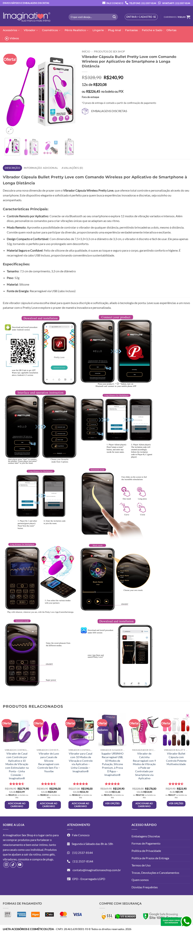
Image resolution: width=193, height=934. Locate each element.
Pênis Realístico (75, 30)
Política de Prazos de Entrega (150, 858)
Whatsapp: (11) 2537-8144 (176, 3)
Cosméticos (50, 30)
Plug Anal (114, 30)
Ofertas (171, 30)
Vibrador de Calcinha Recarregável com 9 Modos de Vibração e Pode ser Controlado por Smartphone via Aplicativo (144, 766)
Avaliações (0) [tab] (72, 167)
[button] (177, 17)
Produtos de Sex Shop (109, 51)
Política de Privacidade (146, 850)
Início (86, 51)
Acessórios (10, 30)
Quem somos (140, 880)
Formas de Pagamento (146, 843)
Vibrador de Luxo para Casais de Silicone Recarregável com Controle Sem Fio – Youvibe (49, 762)
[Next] (70, 91)
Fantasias (131, 30)
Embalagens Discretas (146, 836)
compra (37, 859)
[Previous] (11, 91)
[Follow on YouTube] (20, 865)
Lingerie (98, 30)
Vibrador (29, 30)
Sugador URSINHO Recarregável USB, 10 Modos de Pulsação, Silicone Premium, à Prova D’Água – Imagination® (112, 764)
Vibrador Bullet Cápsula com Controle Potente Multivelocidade (176, 759)
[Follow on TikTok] (13, 865)
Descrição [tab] (12, 167)
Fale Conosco (114, 3)
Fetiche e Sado (152, 30)
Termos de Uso (141, 865)
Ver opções (112, 803)
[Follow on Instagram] (6, 865)
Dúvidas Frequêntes (145, 887)
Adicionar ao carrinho (16, 804)
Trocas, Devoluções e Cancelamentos (155, 872)
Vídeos (14, 38)
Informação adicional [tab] (41, 167)
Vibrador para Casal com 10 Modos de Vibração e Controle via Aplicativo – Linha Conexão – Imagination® (81, 762)
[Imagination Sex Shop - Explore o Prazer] (27, 16)
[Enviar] (114, 17)
